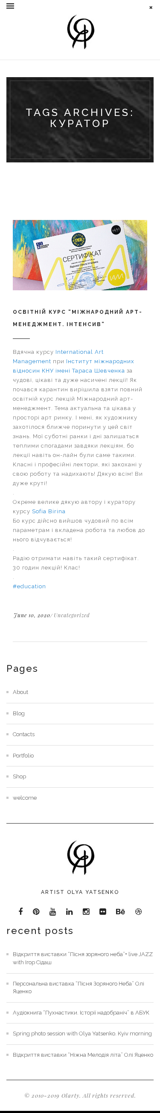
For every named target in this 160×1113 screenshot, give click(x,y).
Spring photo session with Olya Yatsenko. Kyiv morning (82, 1033)
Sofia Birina (49, 511)
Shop (19, 776)
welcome (25, 798)
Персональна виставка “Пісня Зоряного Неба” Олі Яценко (78, 987)
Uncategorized (72, 615)
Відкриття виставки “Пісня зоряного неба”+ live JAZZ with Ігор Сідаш (83, 958)
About (20, 692)
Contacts (24, 734)
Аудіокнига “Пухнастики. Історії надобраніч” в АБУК (81, 1012)
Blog (19, 713)
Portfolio (23, 755)
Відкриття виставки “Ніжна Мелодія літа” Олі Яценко (83, 1055)
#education (29, 586)
